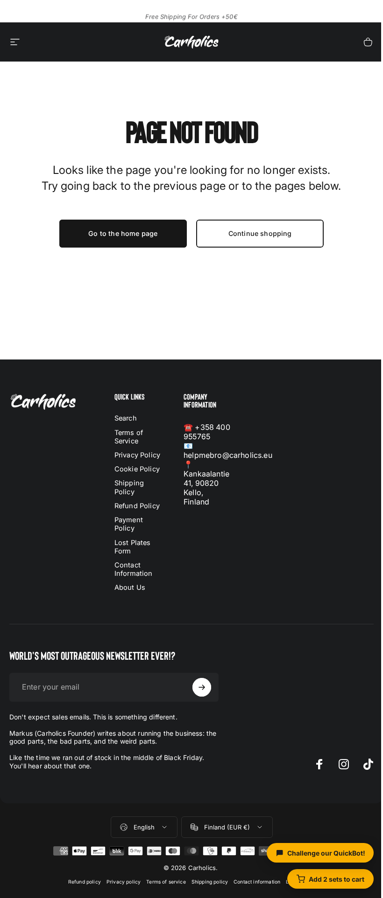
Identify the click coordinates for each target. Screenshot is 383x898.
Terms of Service (128, 436)
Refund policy (84, 882)
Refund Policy (137, 506)
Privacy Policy (137, 455)
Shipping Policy (129, 487)
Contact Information (133, 569)
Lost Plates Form (132, 547)
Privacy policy (123, 882)
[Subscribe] (201, 687)
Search (125, 418)
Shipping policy (210, 882)
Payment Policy (128, 524)
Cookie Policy (137, 469)
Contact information (257, 882)
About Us (129, 587)
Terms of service (166, 882)
